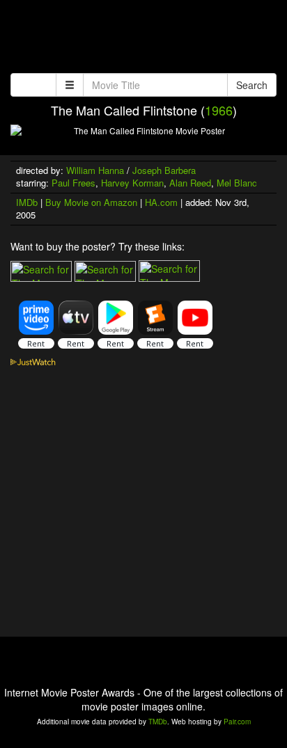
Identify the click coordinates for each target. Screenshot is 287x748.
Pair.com (237, 721)
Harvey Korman (132, 182)
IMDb (27, 202)
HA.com (161, 202)
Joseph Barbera (164, 170)
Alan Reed (190, 182)
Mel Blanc (237, 182)
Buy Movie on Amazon (91, 202)
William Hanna (95, 170)
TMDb (157, 721)
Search (251, 85)
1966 (219, 110)
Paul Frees (73, 182)
